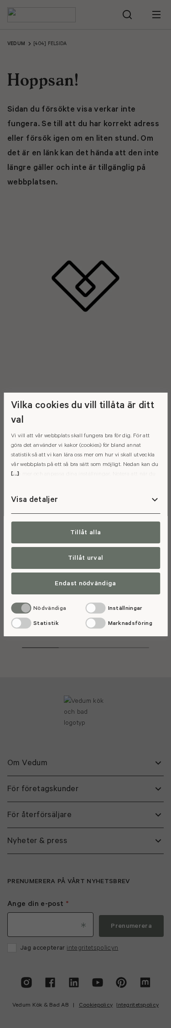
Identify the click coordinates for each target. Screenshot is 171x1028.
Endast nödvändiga (85, 583)
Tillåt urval (86, 558)
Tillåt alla (85, 532)
